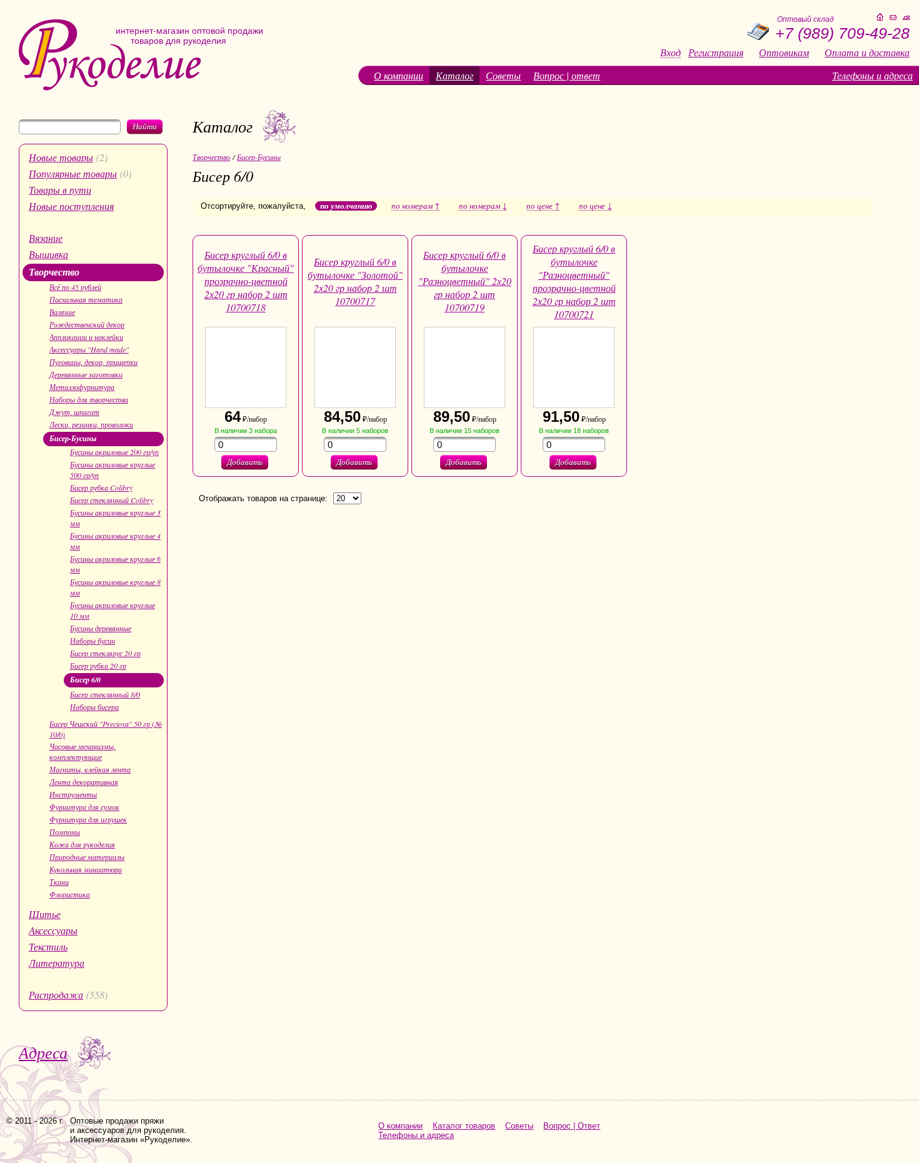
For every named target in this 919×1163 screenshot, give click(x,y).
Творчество (54, 272)
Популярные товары (73, 173)
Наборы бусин (92, 641)
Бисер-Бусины (72, 438)
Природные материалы (86, 857)
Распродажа (56, 994)
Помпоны (64, 832)
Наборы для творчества (88, 399)
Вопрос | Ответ (571, 1126)
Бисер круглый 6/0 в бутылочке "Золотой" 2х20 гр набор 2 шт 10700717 (355, 281)
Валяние (62, 312)
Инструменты (73, 794)
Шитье (45, 914)
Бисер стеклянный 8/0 (105, 694)
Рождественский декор (86, 324)
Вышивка (48, 254)
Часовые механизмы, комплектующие (82, 751)
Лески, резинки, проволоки (91, 424)
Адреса (43, 1052)
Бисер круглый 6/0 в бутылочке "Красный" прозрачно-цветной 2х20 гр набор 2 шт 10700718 (246, 281)
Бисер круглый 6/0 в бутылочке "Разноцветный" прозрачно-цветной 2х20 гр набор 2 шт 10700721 (574, 281)
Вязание (46, 237)
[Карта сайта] (906, 17)
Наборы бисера (94, 707)
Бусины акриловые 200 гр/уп (114, 452)
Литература (56, 962)
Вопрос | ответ (566, 75)
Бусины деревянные (100, 628)
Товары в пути (60, 189)
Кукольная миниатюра (85, 869)
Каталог (454, 75)
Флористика (69, 894)
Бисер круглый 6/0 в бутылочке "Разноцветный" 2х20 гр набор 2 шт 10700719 (464, 281)
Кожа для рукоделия (82, 844)
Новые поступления (71, 205)
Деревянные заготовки (86, 374)
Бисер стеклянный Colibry (111, 500)
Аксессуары (53, 930)
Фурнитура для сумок (84, 807)
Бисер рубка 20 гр (98, 666)
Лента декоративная (83, 782)
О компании (398, 75)
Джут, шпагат (74, 412)
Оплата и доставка (867, 52)
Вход (670, 52)
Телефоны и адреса (872, 75)
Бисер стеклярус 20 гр (105, 653)
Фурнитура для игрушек (88, 819)
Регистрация (715, 52)
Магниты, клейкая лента (90, 769)
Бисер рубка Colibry (101, 487)
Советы (503, 75)
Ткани (59, 882)
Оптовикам (784, 52)
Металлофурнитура (81, 387)
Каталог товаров (464, 1126)
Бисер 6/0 (85, 679)
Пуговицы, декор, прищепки (93, 362)
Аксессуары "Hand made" (89, 349)
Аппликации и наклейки (86, 337)
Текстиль (48, 946)
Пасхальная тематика (86, 299)
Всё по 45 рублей (75, 287)
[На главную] (110, 87)
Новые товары (61, 157)
